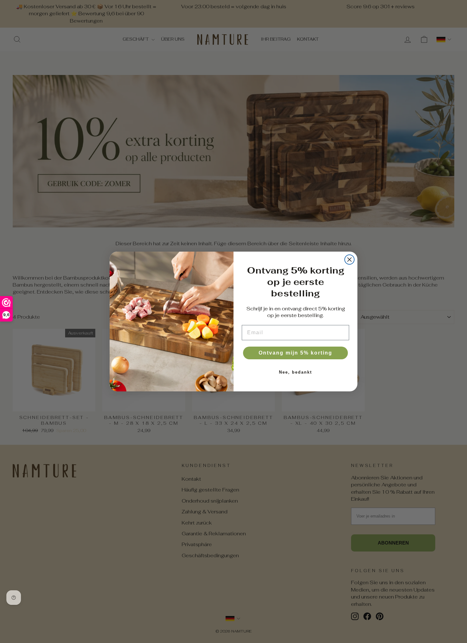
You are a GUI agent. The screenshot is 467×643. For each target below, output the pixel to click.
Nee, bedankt (295, 372)
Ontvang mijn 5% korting (295, 352)
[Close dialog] (349, 259)
